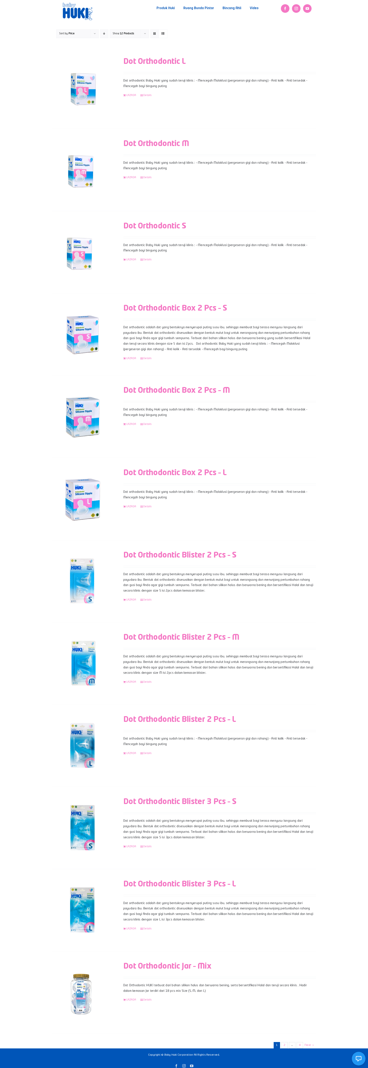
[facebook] (285, 8)
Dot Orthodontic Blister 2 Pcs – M (181, 637)
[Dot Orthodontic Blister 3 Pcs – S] (82, 827)
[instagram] (296, 8)
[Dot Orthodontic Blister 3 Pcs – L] (82, 910)
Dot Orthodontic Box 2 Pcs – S (175, 308)
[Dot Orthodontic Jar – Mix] (82, 992)
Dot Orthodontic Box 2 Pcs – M (176, 390)
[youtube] (307, 8)
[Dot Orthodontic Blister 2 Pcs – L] (82, 745)
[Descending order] (104, 33)
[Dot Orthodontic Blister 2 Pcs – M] (82, 663)
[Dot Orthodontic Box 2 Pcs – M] (82, 416)
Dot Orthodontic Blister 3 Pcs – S (179, 802)
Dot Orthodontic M (156, 144)
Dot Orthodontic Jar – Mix (167, 966)
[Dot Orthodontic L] (82, 87)
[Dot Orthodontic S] (82, 252)
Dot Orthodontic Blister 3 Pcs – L (179, 884)
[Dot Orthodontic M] (82, 169)
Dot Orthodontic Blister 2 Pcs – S (179, 555)
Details (147, 95)
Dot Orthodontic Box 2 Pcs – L (174, 473)
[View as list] (163, 34)
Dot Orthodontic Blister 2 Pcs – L (179, 720)
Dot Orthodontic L (154, 62)
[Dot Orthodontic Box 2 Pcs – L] (82, 499)
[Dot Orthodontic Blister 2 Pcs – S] (82, 581)
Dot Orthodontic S (154, 226)
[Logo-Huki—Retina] (77, 4)
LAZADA (131, 95)
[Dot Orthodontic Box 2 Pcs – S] (82, 334)
